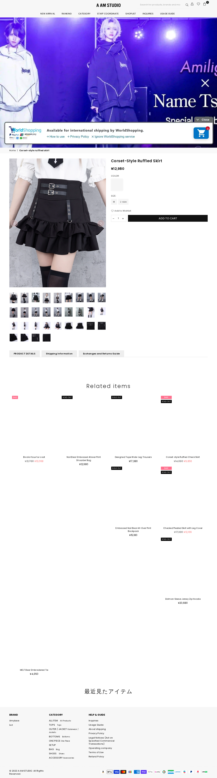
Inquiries (148, 13)
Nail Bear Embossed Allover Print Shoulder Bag (84, 459)
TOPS (55, 724)
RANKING (67, 13)
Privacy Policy (96, 733)
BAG (54, 749)
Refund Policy (96, 756)
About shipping (97, 729)
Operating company (100, 748)
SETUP (52, 745)
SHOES (56, 753)
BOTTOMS (59, 736)
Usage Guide (167, 13)
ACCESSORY (61, 757)
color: (115, 175)
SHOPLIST (130, 13)
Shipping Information (59, 353)
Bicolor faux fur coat (34, 457)
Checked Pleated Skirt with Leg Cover (182, 528)
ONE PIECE (59, 740)
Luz (11, 724)
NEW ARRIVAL (47, 13)
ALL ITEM (60, 720)
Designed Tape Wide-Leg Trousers (133, 457)
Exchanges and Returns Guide (101, 353)
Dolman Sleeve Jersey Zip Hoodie (183, 598)
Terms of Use (96, 752)
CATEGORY (84, 13)
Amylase (14, 720)
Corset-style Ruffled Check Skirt (183, 457)
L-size (123, 201)
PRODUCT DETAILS (24, 353)
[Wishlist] (198, 4)
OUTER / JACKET (63, 730)
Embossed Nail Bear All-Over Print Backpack (133, 530)
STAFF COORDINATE (108, 13)
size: (114, 195)
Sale (15, 397)
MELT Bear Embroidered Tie (34, 670)
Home (12, 150)
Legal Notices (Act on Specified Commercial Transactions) (101, 740)
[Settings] (192, 4)
